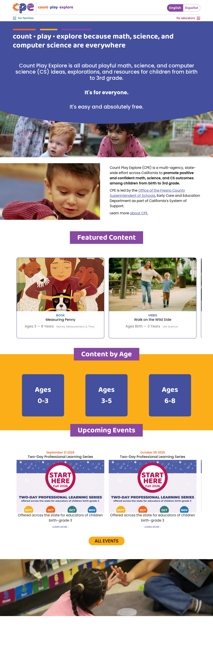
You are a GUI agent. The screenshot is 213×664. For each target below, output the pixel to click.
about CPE (139, 213)
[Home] (44, 8)
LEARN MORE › (60, 527)
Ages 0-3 (43, 395)
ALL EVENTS (106, 541)
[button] (23, 18)
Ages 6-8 (170, 395)
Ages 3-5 (106, 395)
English (175, 8)
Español (191, 8)
